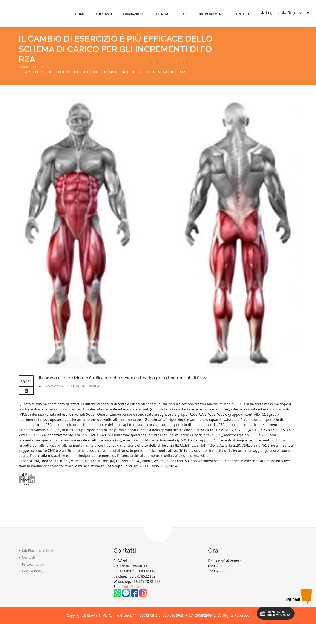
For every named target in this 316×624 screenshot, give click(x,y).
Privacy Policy (33, 564)
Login (271, 13)
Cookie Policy (32, 571)
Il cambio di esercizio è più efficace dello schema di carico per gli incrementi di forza (123, 377)
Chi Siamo (104, 14)
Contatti (241, 14)
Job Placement (211, 14)
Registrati (296, 13)
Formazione (133, 14)
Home (79, 14)
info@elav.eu (134, 586)
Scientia (161, 14)
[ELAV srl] (30, 14)
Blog (183, 14)
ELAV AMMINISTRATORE (62, 386)
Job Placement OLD (37, 550)
